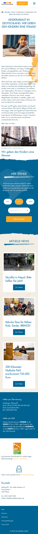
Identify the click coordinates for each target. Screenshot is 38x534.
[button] (19, 136)
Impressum (4, 513)
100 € (30, 201)
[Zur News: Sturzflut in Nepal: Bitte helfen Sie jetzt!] (19, 262)
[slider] (17, 145)
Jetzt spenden (22, 3)
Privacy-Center (5, 524)
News (13, 12)
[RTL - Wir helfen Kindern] (7, 3)
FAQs (2, 509)
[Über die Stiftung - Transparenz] (17, 448)
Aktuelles (7, 12)
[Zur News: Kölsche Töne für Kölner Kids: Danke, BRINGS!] (19, 306)
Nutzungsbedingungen (7, 520)
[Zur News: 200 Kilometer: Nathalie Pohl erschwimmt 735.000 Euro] (19, 351)
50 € (19, 201)
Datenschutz (4, 517)
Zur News (19, 287)
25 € (7, 201)
